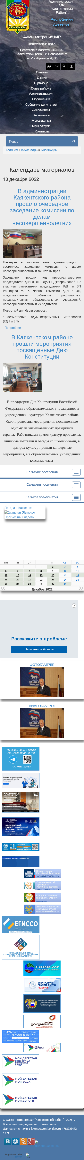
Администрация (41, 94)
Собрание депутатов (41, 105)
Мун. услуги (41, 126)
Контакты (42, 131)
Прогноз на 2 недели (19, 517)
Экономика (41, 115)
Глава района (41, 88)
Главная (42, 72)
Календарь (29, 150)
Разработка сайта (13, 1155)
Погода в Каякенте (18, 507)
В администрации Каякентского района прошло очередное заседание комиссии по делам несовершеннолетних (42, 206)
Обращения (41, 99)
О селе (42, 78)
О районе (41, 83)
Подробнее (12, 327)
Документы (41, 110)
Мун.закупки (41, 120)
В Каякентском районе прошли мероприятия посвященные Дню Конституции (42, 346)
